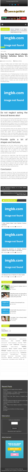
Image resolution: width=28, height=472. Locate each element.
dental (24, 341)
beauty (3, 339)
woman (20, 359)
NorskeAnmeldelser (4, 352)
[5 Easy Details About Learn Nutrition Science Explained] (14, 212)
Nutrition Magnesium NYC (14, 352)
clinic (12, 340)
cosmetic (18, 340)
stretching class (16, 357)
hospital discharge (4, 348)
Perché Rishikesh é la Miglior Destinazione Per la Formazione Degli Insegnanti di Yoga (19, 31)
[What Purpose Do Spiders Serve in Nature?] (5, 287)
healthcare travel (23, 344)
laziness (20, 348)
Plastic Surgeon (18, 356)
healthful (4, 346)
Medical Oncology (15, 350)
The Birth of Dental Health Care (17, 302)
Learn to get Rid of (17, 431)
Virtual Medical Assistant (13, 359)
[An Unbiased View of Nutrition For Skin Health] (14, 263)
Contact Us (7, 469)
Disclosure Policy (15, 469)
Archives (3, 329)
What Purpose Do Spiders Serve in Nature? (12, 389)
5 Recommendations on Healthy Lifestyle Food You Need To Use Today (14, 193)
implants (15, 348)
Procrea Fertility (4, 357)
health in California (14, 346)
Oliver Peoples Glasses (14, 354)
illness (10, 348)
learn (24, 348)
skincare (10, 357)
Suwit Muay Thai (23, 357)
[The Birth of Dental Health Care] (5, 303)
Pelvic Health (3, 356)
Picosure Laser (10, 356)
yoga (23, 359)
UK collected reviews (4, 359)
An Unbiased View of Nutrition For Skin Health (13, 274)
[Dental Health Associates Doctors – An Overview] (5, 311)
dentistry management (12, 342)
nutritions (20, 61)
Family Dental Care (4, 344)
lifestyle (16, 61)
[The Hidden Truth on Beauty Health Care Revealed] (5, 318)
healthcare (16, 344)
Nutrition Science (4, 354)
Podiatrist (24, 356)
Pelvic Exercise (23, 354)
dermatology (20, 342)
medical (9, 350)
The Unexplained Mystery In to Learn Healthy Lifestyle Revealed (14, 188)
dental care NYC (4, 342)
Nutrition (3, 47)
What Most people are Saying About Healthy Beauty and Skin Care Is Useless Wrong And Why (18, 295)
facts (24, 342)
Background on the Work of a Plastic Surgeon (13, 409)
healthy (24, 346)
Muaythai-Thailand (22, 350)
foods (10, 344)
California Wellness (4, 340)
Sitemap (21, 469)
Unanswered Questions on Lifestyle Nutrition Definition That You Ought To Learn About (14, 249)
